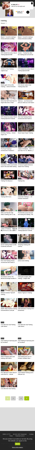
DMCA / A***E (6, 434)
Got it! (17, 444)
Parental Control (19, 436)
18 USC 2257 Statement (20, 434)
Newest (3, 23)
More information (17, 447)
